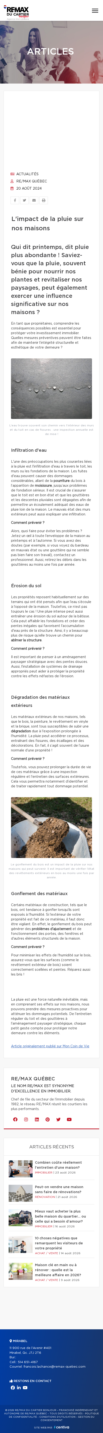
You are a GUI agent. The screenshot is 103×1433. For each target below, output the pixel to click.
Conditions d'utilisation (57, 1417)
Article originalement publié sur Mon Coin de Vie (50, 1046)
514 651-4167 (28, 1362)
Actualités (27, 174)
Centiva (61, 1427)
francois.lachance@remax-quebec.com (54, 1366)
